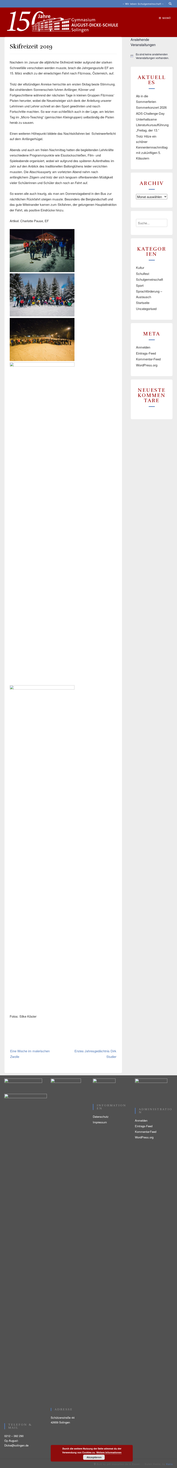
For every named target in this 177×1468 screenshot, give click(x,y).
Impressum (100, 1122)
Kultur (140, 267)
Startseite (142, 302)
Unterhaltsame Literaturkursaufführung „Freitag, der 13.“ (152, 124)
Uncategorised (146, 308)
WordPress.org (146, 365)
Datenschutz (101, 1117)
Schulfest (142, 273)
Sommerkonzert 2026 (151, 107)
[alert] (152, 56)
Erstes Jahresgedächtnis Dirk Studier (95, 1054)
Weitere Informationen (109, 1452)
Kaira (169, 1464)
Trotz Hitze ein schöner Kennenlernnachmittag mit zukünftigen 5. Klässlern (152, 147)
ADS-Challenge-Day (150, 113)
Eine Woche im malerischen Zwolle (30, 1054)
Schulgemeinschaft (149, 279)
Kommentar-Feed (148, 359)
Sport (140, 285)
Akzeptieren (94, 1457)
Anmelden (143, 347)
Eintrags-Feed (146, 353)
